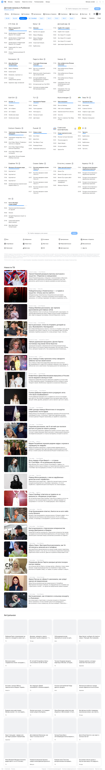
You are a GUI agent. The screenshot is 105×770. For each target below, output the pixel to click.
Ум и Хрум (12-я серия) (64, 38)
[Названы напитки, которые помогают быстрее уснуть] (89, 655)
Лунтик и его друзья (39, 31)
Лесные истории (38, 115)
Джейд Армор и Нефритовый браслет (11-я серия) (17, 38)
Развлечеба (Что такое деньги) (15, 48)
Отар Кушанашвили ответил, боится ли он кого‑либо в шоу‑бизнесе (48, 512)
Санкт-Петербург (27, 259)
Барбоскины (36, 46)
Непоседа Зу (37, 111)
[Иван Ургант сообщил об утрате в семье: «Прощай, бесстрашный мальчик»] (89, 631)
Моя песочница (86, 115)
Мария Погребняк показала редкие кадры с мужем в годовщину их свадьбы (49, 444)
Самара (67, 259)
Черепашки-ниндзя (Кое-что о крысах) (17, 138)
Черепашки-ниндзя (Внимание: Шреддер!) (18, 132)
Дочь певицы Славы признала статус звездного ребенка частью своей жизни (47, 360)
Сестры (11, 101)
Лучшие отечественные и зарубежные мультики (89, 168)
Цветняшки (36, 118)
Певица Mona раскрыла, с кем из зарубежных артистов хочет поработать (46, 478)
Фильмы (84, 18)
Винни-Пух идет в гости (64, 174)
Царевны (84, 139)
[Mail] (2, 2)
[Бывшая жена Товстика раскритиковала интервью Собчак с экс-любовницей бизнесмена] (64, 754)
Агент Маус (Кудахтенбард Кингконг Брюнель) (16, 147)
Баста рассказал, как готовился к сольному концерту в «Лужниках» (49, 597)
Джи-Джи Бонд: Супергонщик (13, 63)
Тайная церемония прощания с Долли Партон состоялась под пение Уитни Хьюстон (46, 343)
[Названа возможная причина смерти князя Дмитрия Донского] (40, 754)
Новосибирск (35, 259)
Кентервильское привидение (62, 181)
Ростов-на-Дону (73, 259)
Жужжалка (85, 145)
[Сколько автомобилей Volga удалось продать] (64, 680)
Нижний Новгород (49, 259)
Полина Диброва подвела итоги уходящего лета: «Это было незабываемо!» (47, 394)
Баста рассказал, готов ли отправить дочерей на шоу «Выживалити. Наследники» (47, 326)
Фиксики (35, 28)
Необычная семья (14, 115)
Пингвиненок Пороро (39, 101)
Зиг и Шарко (12, 108)
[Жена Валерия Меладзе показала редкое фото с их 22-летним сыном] (15, 754)
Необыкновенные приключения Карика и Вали (18, 184)
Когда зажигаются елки (65, 133)
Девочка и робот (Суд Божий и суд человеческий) (42, 73)
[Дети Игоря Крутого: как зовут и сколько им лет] (89, 729)
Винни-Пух (61, 171)
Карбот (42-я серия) (63, 31)
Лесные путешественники (65, 137)
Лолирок (11, 105)
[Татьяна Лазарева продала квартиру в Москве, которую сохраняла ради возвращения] (64, 655)
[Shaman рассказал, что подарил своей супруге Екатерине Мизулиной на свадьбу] (40, 705)
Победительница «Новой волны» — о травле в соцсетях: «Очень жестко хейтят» (46, 292)
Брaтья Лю (61, 149)
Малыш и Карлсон (63, 185)
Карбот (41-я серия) (63, 28)
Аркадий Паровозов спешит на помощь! (17, 216)
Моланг (35, 105)
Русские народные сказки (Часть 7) (40, 182)
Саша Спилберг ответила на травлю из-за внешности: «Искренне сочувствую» (44, 495)
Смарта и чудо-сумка (88, 111)
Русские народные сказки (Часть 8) (40, 187)
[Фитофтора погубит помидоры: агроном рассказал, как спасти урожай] (89, 705)
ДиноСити (36, 139)
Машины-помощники (88, 118)
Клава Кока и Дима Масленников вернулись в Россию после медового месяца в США (49, 377)
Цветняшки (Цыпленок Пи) (65, 44)
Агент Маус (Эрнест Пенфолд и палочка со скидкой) (17, 142)
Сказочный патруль (38, 42)
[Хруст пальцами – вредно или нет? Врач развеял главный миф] (15, 729)
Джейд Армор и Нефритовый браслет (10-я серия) (17, 34)
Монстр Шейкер (62, 105)
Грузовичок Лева (87, 101)
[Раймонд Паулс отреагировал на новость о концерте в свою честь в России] (15, 631)
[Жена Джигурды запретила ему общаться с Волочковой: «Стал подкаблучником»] (64, 705)
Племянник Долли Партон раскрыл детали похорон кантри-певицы (48, 563)
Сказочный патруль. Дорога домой (14, 221)
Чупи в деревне (37, 108)
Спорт (99, 18)
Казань (54, 259)
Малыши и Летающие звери (17, 167)
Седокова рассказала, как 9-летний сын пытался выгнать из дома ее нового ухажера (47, 427)
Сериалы (92, 18)
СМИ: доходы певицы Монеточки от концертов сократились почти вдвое (47, 410)
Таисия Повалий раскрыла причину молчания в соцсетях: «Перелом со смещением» (46, 275)
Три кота (60, 115)
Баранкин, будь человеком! (16, 82)
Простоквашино (62, 101)
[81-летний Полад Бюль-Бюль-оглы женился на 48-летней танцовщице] (40, 655)
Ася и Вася (36, 136)
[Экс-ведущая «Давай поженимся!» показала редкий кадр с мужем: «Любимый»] (40, 680)
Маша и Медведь (38, 35)
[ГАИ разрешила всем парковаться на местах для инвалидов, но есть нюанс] (64, 631)
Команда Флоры (37, 145)
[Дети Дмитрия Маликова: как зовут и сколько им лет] (40, 729)
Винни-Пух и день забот (64, 177)
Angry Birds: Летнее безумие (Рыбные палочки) (17, 157)
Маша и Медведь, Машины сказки (38, 38)
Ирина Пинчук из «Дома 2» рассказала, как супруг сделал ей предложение (48, 580)
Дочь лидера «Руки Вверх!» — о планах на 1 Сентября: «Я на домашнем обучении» (45, 461)
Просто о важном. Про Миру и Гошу (66, 118)
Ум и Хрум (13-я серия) (64, 41)
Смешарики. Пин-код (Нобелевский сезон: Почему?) (64, 84)
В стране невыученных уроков (15, 78)
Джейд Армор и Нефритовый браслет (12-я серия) (17, 43)
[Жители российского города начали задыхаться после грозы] (89, 680)
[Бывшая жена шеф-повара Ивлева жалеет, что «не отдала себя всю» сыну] (15, 705)
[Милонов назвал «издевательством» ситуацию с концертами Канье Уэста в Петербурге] (15, 655)
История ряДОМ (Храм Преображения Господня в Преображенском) (40, 79)
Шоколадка (85, 105)
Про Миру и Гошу (38, 142)
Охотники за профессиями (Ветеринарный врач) (40, 88)
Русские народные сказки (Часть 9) (40, 192)
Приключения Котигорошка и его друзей (17, 208)
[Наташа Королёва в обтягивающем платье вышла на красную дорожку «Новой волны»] (64, 729)
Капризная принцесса (39, 148)
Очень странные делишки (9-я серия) (17, 52)
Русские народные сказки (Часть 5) (40, 173)
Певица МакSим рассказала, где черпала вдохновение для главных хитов (44, 309)
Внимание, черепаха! (15, 75)
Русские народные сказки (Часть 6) (40, 178)
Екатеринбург (41, 259)
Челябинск (59, 259)
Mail (2, 768)
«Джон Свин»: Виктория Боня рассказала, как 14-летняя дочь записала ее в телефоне (47, 546)
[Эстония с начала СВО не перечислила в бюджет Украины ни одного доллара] (15, 680)
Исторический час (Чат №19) (41, 84)
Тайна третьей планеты (64, 167)
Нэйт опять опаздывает (64, 108)
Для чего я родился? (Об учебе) (39, 69)
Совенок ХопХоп (87, 108)
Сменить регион (9, 9)
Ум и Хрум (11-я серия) (64, 35)
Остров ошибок (62, 146)
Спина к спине (37, 132)
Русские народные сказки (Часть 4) (41, 168)
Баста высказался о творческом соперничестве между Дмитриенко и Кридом (47, 529)
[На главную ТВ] (4, 2)
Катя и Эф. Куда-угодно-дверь (13, 203)
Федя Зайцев (61, 143)
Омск (63, 259)
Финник (11, 212)
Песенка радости (63, 140)
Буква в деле (12, 71)
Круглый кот (12, 171)
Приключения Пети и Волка (66, 111)
